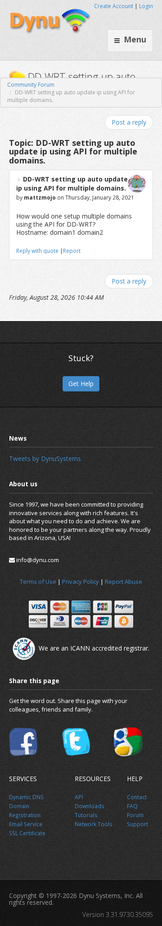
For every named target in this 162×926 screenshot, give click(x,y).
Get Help (81, 383)
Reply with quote (37, 250)
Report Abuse (123, 581)
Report (72, 250)
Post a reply (129, 122)
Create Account (113, 6)
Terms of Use (38, 581)
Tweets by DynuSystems (45, 458)
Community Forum (30, 84)
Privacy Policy (80, 581)
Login (146, 6)
